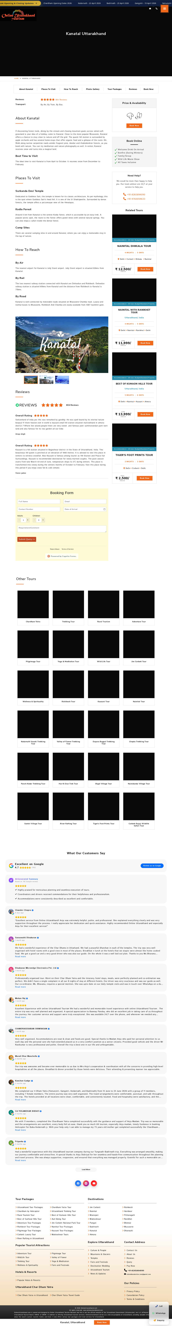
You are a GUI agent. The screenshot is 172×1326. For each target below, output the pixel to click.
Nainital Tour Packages (62, 1227)
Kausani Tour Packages (62, 1230)
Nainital (93, 1211)
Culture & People (98, 1250)
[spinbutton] (23, 520)
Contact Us (131, 1250)
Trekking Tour (23, 1261)
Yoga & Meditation (60, 1261)
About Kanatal (26, 89)
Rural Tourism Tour (25, 1215)
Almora (93, 1234)
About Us (130, 1254)
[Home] (150, 8)
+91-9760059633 (135, 199)
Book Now (149, 89)
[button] (19, 520)
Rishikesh (128, 1207)
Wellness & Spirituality (27, 1265)
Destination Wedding (100, 1266)
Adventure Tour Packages (29, 1223)
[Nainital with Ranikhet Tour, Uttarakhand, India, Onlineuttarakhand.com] (134, 292)
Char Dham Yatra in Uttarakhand (32, 1295)
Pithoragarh (129, 1215)
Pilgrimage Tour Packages (29, 1230)
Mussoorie (128, 1227)
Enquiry (160, 1320)
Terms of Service (68, 549)
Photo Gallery (92, 89)
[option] (61, 345)
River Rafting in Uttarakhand (30, 1238)
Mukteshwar (95, 1219)
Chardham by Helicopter (28, 1211)
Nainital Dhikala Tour (134, 246)
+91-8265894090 (135, 194)
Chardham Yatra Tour (61, 1207)
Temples (94, 1258)
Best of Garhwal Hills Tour (29, 1219)
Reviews (133, 89)
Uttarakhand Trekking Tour (64, 1211)
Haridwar (128, 1211)
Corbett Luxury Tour (26, 1234)
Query (129, 1262)
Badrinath (94, 1227)
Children (36, 516)
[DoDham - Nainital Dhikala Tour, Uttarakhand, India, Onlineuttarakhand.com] (134, 228)
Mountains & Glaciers (100, 1254)
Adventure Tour (24, 1253)
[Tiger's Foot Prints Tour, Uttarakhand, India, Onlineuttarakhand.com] (134, 437)
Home (16, 79)
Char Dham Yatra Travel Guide (66, 1295)
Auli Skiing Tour (59, 1219)
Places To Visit (48, 89)
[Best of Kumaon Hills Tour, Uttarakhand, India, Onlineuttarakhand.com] (134, 366)
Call (161, 1306)
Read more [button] (20, 956)
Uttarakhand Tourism (100, 1270)
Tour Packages (115, 89)
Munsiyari (94, 1215)
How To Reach (71, 89)
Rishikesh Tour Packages (28, 1227)
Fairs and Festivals (60, 1265)
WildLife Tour (23, 1257)
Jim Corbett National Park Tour (66, 1223)
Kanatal (93, 1230)
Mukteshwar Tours (60, 1234)
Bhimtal (127, 1223)
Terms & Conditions (135, 1299)
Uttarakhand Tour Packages (30, 1207)
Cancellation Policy (135, 1295)
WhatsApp (161, 1313)
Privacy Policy (133, 1291)
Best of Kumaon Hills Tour (134, 383)
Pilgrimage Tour (59, 1253)
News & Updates (98, 1273)
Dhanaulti (128, 1230)
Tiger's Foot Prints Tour (134, 455)
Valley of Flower (59, 1257)
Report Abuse (55, 549)
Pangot (93, 1223)
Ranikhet (128, 1219)
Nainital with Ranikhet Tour (134, 311)
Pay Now (130, 1266)
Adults (20, 516)
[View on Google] (11, 911)
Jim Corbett (95, 1207)
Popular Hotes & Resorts (28, 1280)
